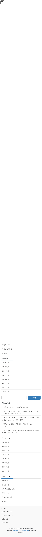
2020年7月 (5, 367)
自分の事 (5, 353)
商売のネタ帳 (6, 345)
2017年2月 (5, 383)
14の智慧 (5, 480)
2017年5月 (5, 379)
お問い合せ (4, 522)
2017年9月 (5, 375)
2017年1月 (5, 387)
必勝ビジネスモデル (7, 512)
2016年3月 (5, 391)
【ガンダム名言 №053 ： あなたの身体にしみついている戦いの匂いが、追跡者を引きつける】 (20, 412)
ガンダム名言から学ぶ (9, 489)
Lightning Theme (24, 530)
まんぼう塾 (5, 485)
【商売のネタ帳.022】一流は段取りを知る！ (15, 407)
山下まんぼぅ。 (6, 519)
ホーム (3, 508)
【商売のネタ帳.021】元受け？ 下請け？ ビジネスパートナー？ (20, 425)
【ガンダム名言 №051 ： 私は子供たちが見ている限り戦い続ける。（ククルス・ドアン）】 (20, 431)
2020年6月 (5, 371)
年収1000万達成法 (7, 349)
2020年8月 (5, 362)
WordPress (15, 530)
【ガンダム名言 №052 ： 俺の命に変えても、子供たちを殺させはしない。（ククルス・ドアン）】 (20, 419)
